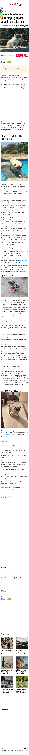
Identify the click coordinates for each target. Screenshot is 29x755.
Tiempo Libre (4, 25)
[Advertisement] (14, 104)
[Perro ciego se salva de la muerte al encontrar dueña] (19, 572)
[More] (10, 62)
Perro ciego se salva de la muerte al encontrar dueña (19, 577)
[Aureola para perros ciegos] (6, 585)
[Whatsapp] (7, 62)
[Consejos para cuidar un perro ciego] (6, 572)
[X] (5, 62)
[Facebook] (2, 62)
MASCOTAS (3, 11)
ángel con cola (5, 434)
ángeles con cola (22, 260)
